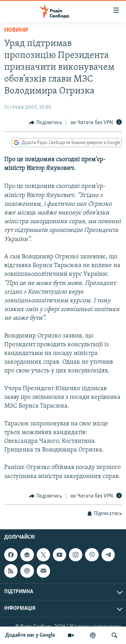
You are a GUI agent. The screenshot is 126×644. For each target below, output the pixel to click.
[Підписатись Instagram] (75, 554)
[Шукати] (114, 635)
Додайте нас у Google (30, 635)
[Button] (45, 122)
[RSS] (11, 571)
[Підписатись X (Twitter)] (43, 554)
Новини (16, 30)
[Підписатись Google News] (27, 554)
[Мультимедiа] (70, 635)
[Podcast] (27, 571)
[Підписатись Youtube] (59, 554)
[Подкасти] (92, 635)
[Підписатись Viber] (91, 554)
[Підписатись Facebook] (11, 554)
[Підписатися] (43, 571)
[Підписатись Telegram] (108, 554)
